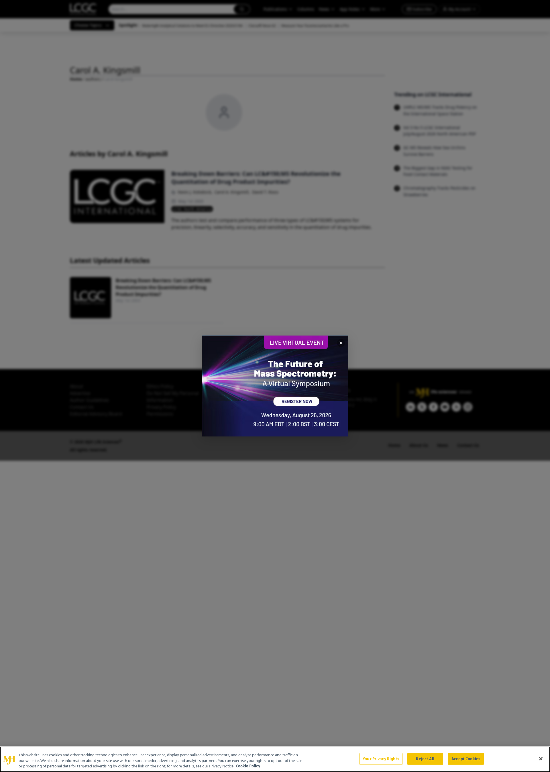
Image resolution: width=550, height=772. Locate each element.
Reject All (425, 758)
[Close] (541, 758)
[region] (275, 759)
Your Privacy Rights (381, 758)
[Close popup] (341, 343)
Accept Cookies (465, 758)
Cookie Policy (248, 766)
